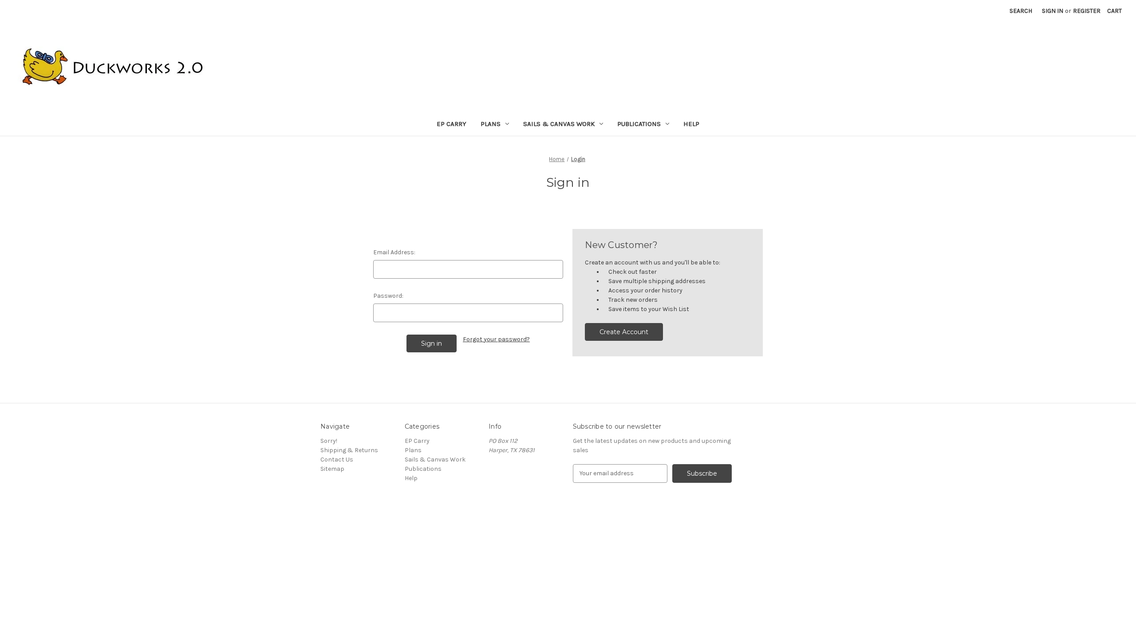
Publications (639, 124)
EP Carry (451, 124)
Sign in (1052, 11)
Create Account (624, 332)
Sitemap (332, 469)
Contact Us (336, 459)
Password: (388, 296)
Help (691, 124)
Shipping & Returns (349, 450)
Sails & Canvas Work (559, 124)
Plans (491, 124)
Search (1021, 11)
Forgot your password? (496, 339)
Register (1086, 11)
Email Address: (394, 252)
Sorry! (328, 441)
